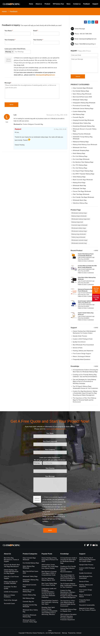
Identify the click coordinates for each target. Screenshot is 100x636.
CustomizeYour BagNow (96, 297)
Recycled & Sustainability (87, 605)
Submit (78, 76)
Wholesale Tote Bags (79, 188)
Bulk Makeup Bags (78, 114)
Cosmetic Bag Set (78, 117)
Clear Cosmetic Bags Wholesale (83, 88)
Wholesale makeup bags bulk (80, 219)
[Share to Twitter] (89, 22)
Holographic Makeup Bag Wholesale (84, 102)
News (68, 4)
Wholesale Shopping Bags (81, 150)
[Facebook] (84, 545)
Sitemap (64, 633)
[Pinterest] (90, 545)
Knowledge (64, 554)
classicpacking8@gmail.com (45, 75)
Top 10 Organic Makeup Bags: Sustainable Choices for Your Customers (68, 585)
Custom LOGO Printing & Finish (82, 339)
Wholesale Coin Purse (80, 147)
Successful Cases (9, 603)
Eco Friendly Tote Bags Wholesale (83, 197)
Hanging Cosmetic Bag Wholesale (83, 120)
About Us (7, 554)
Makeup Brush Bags (79, 182)
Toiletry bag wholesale (78, 237)
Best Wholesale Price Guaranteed (83, 345)
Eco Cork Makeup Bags (80, 156)
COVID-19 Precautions (11, 592)
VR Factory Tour (58, 4)
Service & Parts (77, 347)
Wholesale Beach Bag (79, 200)
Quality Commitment (79, 342)
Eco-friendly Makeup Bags (81, 91)
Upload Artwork (8, 60)
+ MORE (96, 250)
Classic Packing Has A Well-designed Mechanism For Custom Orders (87, 559)
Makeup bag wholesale (78, 234)
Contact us (77, 4)
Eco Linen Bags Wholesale (81, 159)
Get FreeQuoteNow (96, 289)
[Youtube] (93, 545)
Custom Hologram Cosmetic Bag (33, 124)
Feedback (86, 4)
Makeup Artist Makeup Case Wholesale (85, 144)
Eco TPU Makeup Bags (80, 165)
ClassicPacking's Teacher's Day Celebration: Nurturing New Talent (50, 602)
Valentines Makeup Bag (80, 203)
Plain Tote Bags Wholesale (81, 194)
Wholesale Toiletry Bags (80, 99)
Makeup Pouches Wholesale (81, 134)
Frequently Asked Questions (81, 359)
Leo (15, 115)
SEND (11, 104)
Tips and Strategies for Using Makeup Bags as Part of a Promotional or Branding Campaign (84, 381)
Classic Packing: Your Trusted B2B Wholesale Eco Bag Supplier (11, 571)
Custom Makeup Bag (79, 111)
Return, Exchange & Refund (81, 356)
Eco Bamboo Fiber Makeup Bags (83, 162)
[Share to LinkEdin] (92, 22)
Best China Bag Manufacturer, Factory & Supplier (11, 559)
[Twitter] (87, 545)
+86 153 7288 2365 (86, 34)
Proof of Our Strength (10, 600)
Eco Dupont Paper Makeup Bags (83, 171)
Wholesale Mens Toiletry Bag (82, 123)
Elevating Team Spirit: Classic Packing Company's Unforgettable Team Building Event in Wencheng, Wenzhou (49, 611)
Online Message (80, 28)
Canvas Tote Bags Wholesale (82, 191)
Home (31, 4)
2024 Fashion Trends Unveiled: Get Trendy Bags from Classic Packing (50, 566)
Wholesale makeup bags (79, 213)
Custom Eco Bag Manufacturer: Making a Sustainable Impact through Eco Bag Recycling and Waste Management (85, 393)
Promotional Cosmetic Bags (81, 105)
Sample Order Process (80, 336)
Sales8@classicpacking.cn (87, 44)
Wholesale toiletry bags (78, 228)
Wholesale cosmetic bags (79, 240)
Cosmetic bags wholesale (79, 225)
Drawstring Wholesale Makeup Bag (84, 126)
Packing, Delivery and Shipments (83, 350)
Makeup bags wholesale (78, 216)
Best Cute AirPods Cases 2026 (82, 97)
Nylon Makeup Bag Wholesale (82, 94)
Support (95, 4)
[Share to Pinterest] (96, 22)
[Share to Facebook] (85, 22)
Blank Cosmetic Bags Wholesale (83, 179)
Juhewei (78, 633)
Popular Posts (47, 554)
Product (47, 4)
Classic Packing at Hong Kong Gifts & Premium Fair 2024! (50, 559)
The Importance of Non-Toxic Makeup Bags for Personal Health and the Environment (84, 400)
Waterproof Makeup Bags (81, 141)
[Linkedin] (96, 545)
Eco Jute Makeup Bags (80, 168)
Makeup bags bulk (77, 222)
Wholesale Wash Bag (79, 185)
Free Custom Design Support (82, 353)
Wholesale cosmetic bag (79, 243)
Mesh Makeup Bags (79, 153)
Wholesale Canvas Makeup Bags (83, 108)
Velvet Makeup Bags (79, 176)
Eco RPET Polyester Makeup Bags (83, 174)
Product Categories (30, 554)
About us (39, 4)
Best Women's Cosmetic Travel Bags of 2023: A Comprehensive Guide (49, 573)
